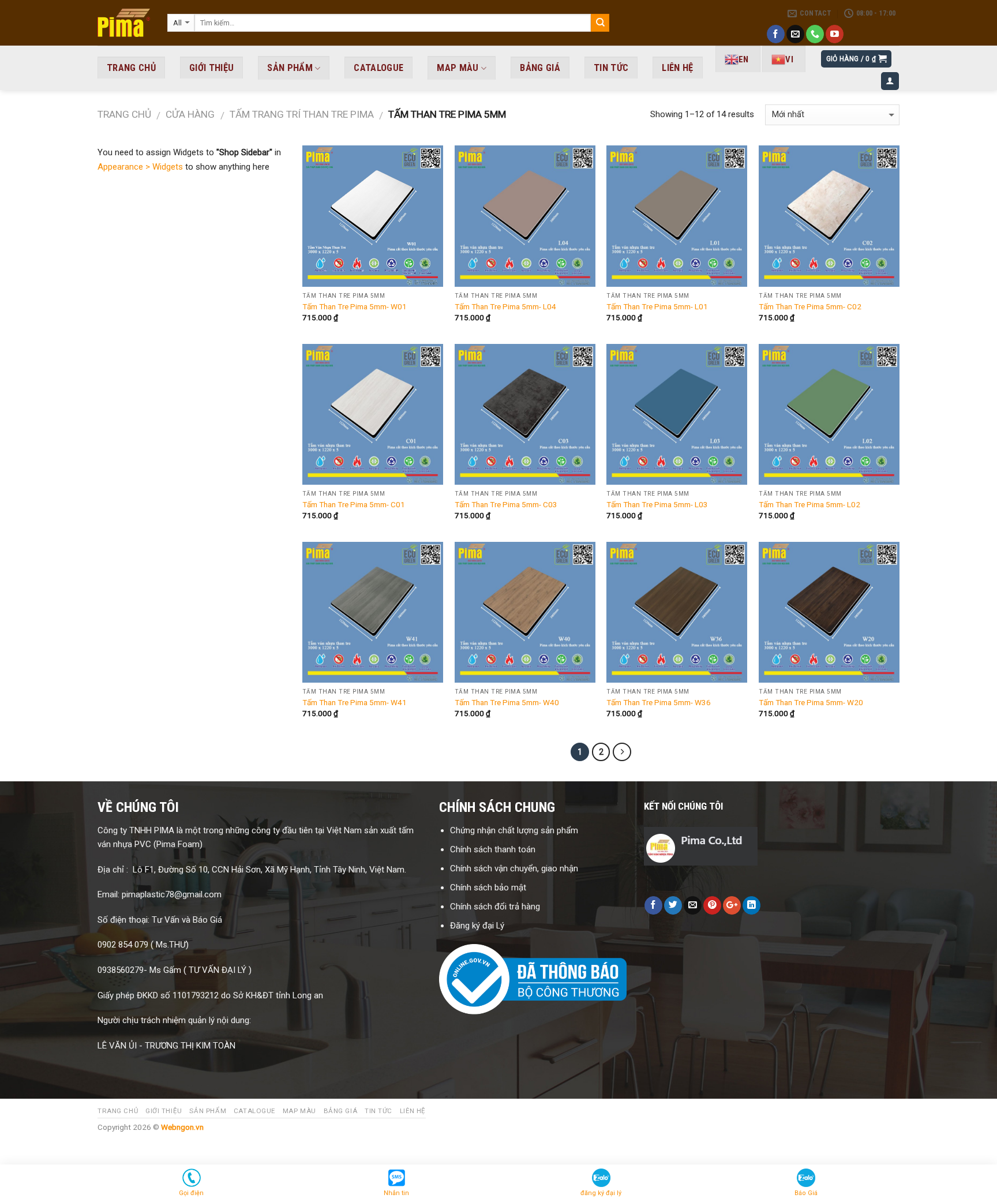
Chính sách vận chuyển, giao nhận (514, 868)
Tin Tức (611, 67)
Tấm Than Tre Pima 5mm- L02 (809, 504)
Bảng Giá (540, 67)
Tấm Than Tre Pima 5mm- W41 (354, 702)
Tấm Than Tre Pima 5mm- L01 (657, 306)
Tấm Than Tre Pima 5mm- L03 (657, 504)
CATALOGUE (378, 67)
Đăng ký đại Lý (478, 925)
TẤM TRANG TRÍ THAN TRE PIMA (302, 114)
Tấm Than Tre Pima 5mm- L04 (505, 306)
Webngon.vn (182, 1127)
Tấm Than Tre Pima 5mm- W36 (658, 702)
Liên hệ (677, 67)
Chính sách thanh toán (492, 849)
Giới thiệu (211, 67)
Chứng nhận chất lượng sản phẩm (514, 830)
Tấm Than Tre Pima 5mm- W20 (811, 702)
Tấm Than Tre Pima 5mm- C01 (353, 504)
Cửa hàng (190, 114)
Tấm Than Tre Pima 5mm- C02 (810, 306)
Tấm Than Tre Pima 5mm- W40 (507, 702)
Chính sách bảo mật (488, 887)
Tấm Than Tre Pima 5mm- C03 (506, 504)
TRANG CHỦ (131, 67)
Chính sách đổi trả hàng (496, 906)
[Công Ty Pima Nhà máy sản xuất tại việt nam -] (124, 23)
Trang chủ (124, 114)
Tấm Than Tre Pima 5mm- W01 (354, 306)
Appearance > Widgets (140, 167)
